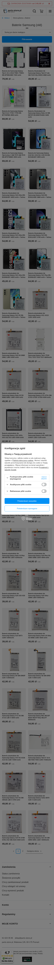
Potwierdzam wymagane (27, 508)
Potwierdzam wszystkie (27, 501)
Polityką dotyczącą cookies (22, 460)
